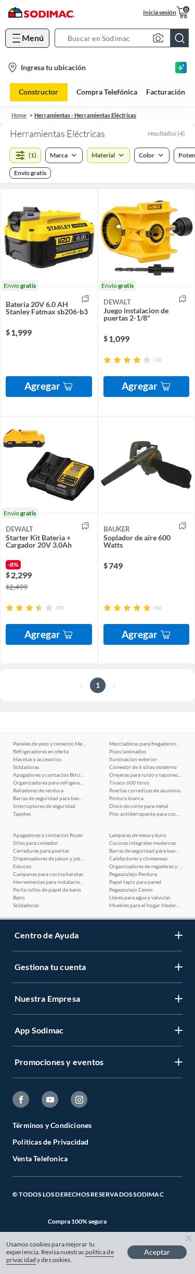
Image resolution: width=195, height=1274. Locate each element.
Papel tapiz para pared (135, 882)
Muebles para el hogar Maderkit (145, 905)
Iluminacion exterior (133, 759)
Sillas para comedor (35, 843)
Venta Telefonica (40, 1158)
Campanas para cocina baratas (48, 874)
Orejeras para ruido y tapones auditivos (145, 775)
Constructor (38, 91)
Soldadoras (26, 767)
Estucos (22, 866)
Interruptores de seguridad (44, 806)
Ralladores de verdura (38, 790)
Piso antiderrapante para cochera (145, 814)
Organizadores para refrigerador (49, 782)
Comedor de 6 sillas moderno (143, 767)
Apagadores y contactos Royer (48, 835)
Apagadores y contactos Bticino (49, 775)
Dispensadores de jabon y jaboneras (49, 858)
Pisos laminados (127, 751)
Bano (19, 897)
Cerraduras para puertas (41, 850)
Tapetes (22, 814)
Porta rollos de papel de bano (47, 889)
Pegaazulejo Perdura (133, 874)
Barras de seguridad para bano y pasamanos (49, 798)
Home (19, 115)
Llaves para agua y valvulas (139, 897)
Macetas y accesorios (37, 759)
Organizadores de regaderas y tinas (145, 866)
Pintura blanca (126, 798)
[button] (125, 38)
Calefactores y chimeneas (138, 858)
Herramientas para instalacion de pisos (49, 882)
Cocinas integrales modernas (142, 843)
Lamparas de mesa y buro (137, 835)
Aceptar (157, 1252)
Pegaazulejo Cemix (131, 889)
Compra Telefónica (106, 92)
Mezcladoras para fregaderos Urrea (145, 743)
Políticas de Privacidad (50, 1141)
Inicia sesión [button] (159, 12)
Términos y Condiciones (52, 1125)
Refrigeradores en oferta (41, 751)
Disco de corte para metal (138, 806)
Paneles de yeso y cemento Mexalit (49, 743)
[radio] (107, 360)
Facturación (165, 92)
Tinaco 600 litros (129, 782)
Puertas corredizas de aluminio (145, 790)
